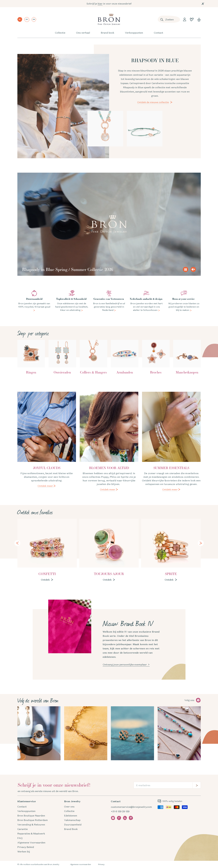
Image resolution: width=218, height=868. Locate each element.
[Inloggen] (184, 19)
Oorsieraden (62, 372)
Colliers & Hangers (93, 372)
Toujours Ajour (109, 574)
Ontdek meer (45, 486)
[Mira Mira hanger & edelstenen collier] (105, 128)
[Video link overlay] (109, 224)
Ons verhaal (83, 32)
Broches (156, 372)
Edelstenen (70, 815)
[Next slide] (201, 543)
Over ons (69, 806)
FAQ (19, 838)
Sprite (171, 574)
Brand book (107, 32)
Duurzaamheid (73, 824)
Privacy (101, 864)
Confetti (47, 574)
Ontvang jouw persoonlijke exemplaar (125, 664)
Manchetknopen (187, 372)
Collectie (60, 32)
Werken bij (23, 851)
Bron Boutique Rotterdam (32, 820)
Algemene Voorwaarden (31, 842)
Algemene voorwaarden (80, 864)
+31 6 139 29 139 (120, 811)
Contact (158, 32)
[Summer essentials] (171, 427)
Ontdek (45, 579)
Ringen (31, 372)
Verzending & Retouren (31, 824)
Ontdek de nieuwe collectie (153, 102)
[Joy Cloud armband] (144, 128)
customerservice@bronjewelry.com (131, 806)
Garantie (22, 829)
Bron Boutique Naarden (31, 815)
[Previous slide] (17, 543)
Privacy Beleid (25, 847)
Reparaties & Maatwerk (31, 833)
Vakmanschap (72, 820)
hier (100, 3)
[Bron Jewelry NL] (109, 19)
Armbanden (124, 372)
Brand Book (71, 829)
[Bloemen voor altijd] (109, 427)
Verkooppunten (134, 32)
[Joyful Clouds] (46, 427)
